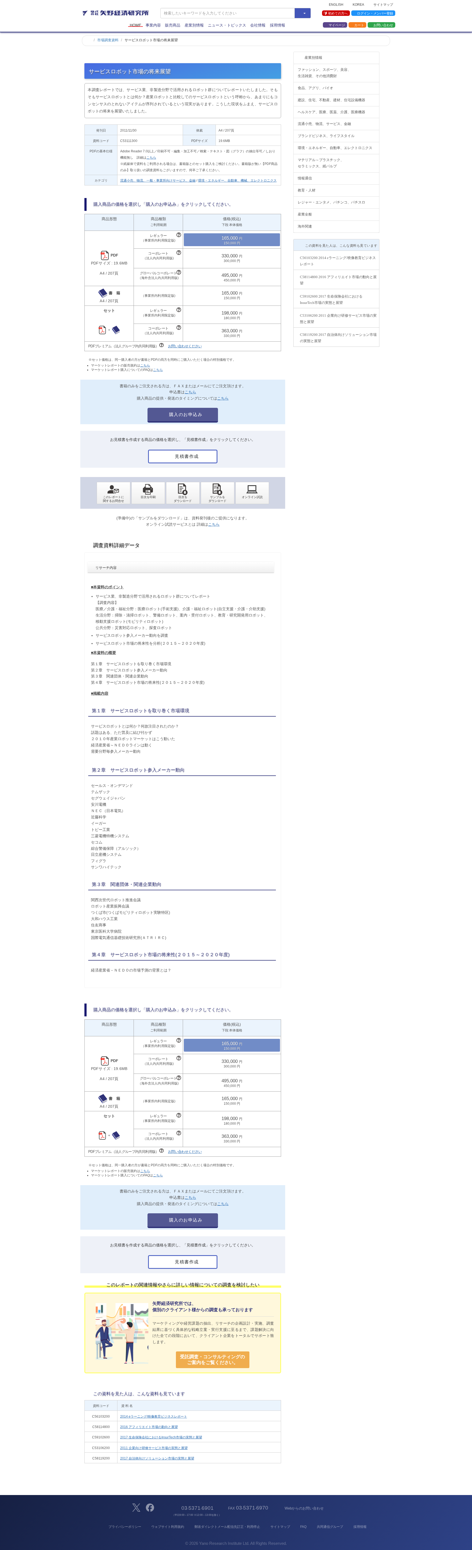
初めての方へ (338, 13)
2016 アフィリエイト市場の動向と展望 (149, 1427)
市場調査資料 (108, 40)
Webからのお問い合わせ (304, 1508)
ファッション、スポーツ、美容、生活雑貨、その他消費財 (324, 73)
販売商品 (172, 25)
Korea (358, 4)
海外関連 (305, 226)
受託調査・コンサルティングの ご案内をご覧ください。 (212, 1359)
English (336, 4)
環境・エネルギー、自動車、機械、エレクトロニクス (237, 180)
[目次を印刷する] (148, 493)
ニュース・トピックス (227, 25)
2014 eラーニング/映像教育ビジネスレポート (153, 1416)
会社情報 (258, 25)
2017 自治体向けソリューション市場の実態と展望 (157, 1458)
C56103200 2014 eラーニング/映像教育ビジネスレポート (338, 261)
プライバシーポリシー (124, 1527)
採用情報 (277, 25)
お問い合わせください (185, 346)
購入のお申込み (185, 414)
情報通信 (305, 178)
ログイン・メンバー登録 (375, 13)
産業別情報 (194, 25)
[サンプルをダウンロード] (217, 493)
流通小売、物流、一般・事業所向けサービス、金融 (158, 180)
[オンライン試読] (252, 493)
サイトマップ (383, 4)
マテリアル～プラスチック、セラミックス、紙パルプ (321, 163)
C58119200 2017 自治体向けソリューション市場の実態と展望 (338, 338)
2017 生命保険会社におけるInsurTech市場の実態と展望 (161, 1437)
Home (135, 25)
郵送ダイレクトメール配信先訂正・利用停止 (227, 1527)
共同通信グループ (330, 1527)
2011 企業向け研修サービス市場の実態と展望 (154, 1448)
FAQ (303, 1527)
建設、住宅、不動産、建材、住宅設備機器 (331, 100)
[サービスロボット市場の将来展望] (183, 493)
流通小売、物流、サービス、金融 (324, 124)
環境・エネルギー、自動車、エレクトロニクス (335, 148)
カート (359, 25)
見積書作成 (186, 456)
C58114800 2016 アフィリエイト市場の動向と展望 (338, 280)
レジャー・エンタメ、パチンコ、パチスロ (331, 202)
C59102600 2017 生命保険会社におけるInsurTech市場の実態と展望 (331, 299)
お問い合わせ (383, 25)
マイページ (337, 25)
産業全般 (305, 214)
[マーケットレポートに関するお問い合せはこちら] (113, 493)
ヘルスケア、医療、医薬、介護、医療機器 (331, 112)
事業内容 (153, 25)
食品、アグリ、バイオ (315, 88)
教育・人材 (306, 190)
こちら (151, 157)
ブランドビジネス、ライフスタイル (326, 136)
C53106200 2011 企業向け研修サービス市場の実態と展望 (338, 318)
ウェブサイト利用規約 (167, 1527)
